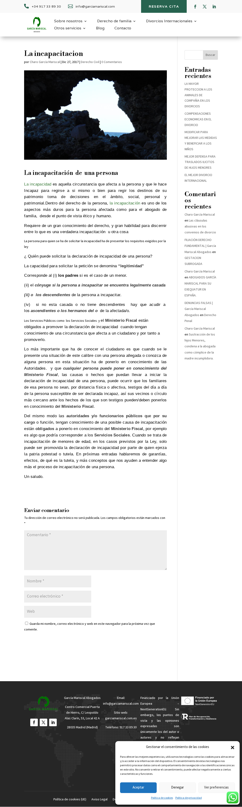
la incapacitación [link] (125, 203)
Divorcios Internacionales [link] (169, 21)
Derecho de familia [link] (114, 21)
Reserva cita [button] (164, 6)
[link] (36, 24)
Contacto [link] (122, 29)
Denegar (177, 787)
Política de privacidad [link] (188, 798)
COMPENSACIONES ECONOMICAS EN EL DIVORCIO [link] (198, 120)
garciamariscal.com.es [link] (121, 718)
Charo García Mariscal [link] (45, 62)
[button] (232, 747)
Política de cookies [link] (162, 798)
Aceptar (138, 787)
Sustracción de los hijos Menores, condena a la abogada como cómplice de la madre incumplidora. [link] (200, 346)
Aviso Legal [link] (99, 800)
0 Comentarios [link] (111, 62)
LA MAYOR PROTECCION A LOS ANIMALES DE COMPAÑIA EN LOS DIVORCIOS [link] (198, 95)
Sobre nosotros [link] (68, 21)
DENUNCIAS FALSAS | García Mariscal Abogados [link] (199, 309)
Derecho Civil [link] (90, 62)
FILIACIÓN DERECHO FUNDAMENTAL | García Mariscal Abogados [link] (200, 246)
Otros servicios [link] (67, 29)
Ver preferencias (216, 787)
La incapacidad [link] (37, 184)
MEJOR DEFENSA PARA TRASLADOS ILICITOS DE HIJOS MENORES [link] (200, 162)
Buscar (210, 55)
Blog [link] (100, 29)
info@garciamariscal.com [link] (121, 704)
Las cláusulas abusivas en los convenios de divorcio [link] (200, 226)
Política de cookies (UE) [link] (69, 800)
